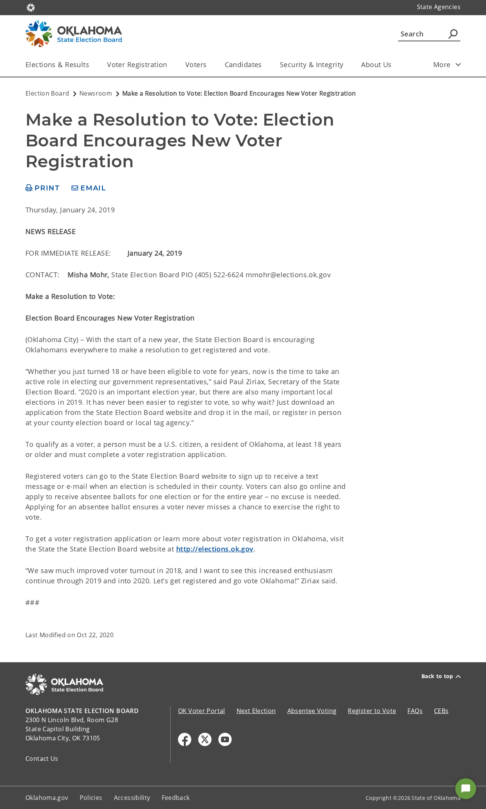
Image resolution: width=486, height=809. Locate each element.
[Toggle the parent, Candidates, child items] (264, 64)
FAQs (415, 711)
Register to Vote (372, 711)
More (442, 64)
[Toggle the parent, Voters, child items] (209, 64)
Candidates (243, 64)
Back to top (437, 676)
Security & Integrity (312, 64)
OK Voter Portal (201, 711)
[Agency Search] (453, 33)
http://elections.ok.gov (215, 548)
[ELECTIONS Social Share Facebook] (184, 739)
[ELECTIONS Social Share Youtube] (225, 739)
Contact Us (41, 758)
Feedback (176, 797)
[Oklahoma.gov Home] (30, 7)
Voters (196, 64)
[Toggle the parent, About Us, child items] (394, 64)
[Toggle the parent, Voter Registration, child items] (169, 64)
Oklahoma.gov (46, 797)
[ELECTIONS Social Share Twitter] (204, 739)
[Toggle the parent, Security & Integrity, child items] (345, 64)
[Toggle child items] (458, 64)
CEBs (441, 711)
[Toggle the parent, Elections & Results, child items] (91, 64)
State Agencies (439, 7)
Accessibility (132, 797)
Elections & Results (57, 64)
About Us (376, 64)
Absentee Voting (312, 711)
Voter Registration (137, 64)
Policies (91, 797)
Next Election (256, 711)
